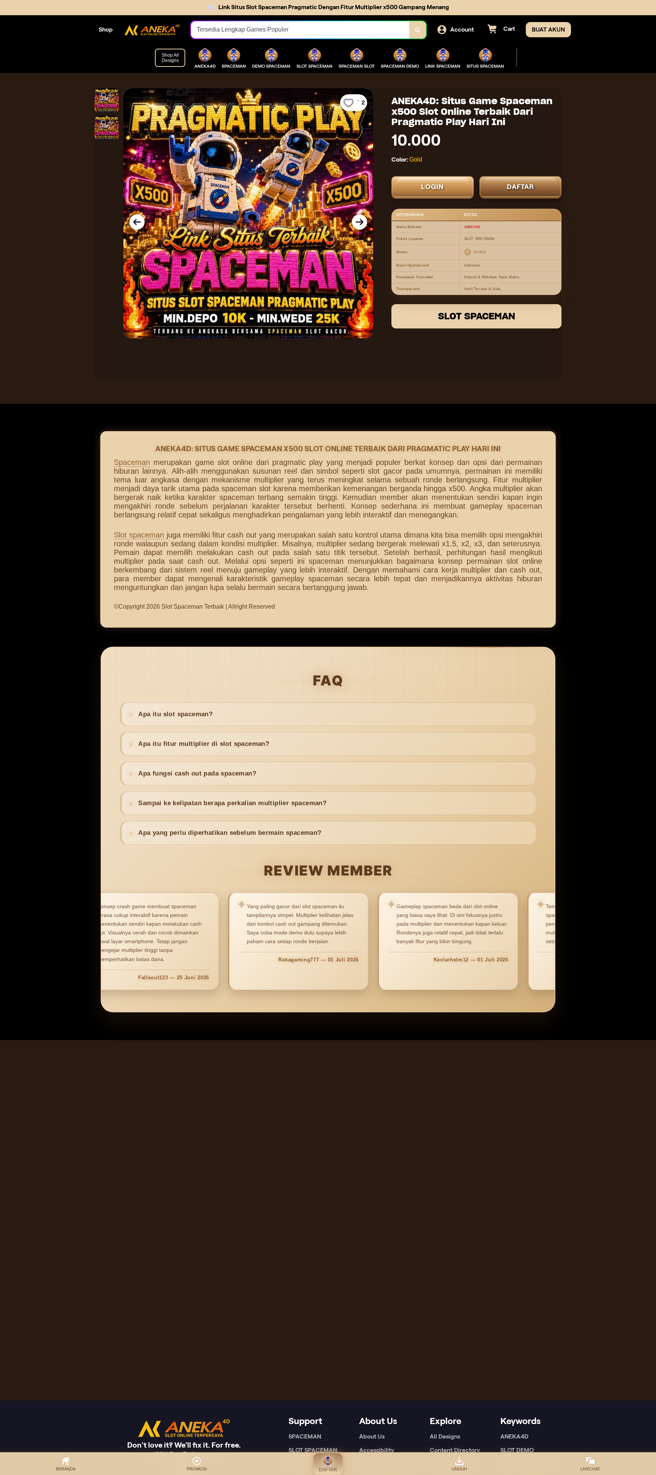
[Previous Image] (137, 222)
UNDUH (459, 1469)
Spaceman (132, 462)
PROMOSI (197, 1469)
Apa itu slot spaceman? (175, 714)
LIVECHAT (590, 1469)
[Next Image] (359, 222)
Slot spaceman (139, 535)
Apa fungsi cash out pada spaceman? (197, 773)
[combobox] (300, 29)
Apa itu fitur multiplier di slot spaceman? (203, 743)
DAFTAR (520, 186)
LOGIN (432, 186)
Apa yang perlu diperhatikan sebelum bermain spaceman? (229, 832)
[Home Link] (151, 29)
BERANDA (66, 1469)
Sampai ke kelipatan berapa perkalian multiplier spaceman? (232, 803)
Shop (106, 29)
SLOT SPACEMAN (476, 316)
